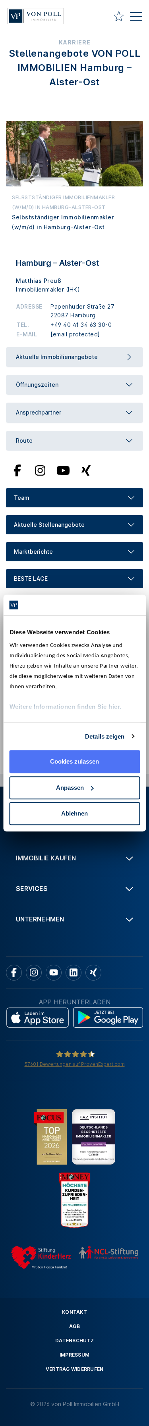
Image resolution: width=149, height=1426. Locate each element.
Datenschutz (74, 1340)
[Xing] (86, 470)
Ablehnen (74, 813)
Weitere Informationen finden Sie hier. (65, 706)
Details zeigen (104, 736)
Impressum (74, 1355)
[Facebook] (17, 470)
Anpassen (70, 787)
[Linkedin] (73, 973)
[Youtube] (63, 470)
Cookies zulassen (74, 761)
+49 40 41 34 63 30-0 (81, 324)
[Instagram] (40, 470)
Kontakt (74, 1312)
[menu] (136, 18)
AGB (74, 1326)
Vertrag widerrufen (75, 1369)
